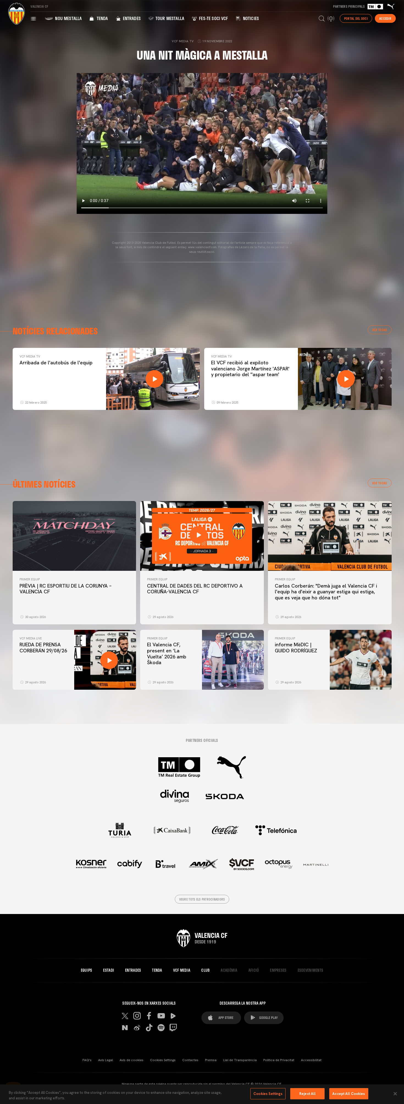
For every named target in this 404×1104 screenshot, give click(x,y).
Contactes (190, 1060)
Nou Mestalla (68, 18)
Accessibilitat (311, 1060)
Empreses (278, 970)
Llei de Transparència (240, 1060)
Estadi (108, 970)
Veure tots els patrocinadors (202, 899)
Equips (86, 970)
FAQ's (87, 1060)
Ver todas (379, 329)
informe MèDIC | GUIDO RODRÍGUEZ (297, 647)
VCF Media (181, 970)
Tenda (101, 18)
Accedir (385, 18)
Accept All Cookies (348, 1093)
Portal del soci (356, 18)
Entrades (130, 18)
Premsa (211, 1060)
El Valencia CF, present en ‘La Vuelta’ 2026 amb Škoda (166, 653)
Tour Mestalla (169, 18)
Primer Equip (30, 579)
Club (205, 970)
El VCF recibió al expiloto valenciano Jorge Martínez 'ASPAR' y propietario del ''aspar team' (250, 368)
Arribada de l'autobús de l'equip (56, 362)
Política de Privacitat (278, 1060)
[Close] (395, 1094)
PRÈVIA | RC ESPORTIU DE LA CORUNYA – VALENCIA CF (66, 589)
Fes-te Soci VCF (213, 18)
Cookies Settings (163, 1060)
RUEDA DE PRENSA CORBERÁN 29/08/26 (43, 647)
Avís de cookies (131, 1060)
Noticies (250, 18)
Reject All (307, 1093)
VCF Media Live (31, 638)
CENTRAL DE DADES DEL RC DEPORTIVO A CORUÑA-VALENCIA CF (195, 589)
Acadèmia (229, 970)
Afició (253, 970)
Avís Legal (105, 1060)
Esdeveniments (310, 970)
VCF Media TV (30, 356)
